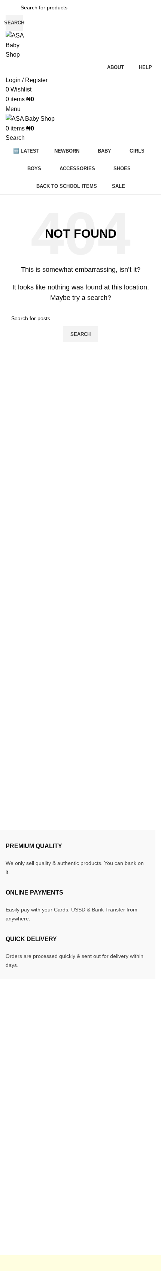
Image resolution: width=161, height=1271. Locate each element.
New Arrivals (22, 1156)
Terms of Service (112, 1170)
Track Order (21, 1142)
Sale (12, 1170)
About (13, 1198)
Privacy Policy (109, 1184)
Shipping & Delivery (116, 1142)
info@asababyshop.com (53, 1056)
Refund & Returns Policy (122, 1156)
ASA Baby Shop (47, 1250)
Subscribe (103, 1198)
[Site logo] (18, 45)
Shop (13, 1184)
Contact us (20, 1212)
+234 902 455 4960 (49, 1068)
